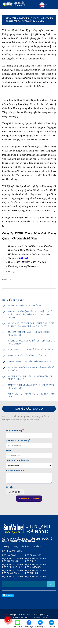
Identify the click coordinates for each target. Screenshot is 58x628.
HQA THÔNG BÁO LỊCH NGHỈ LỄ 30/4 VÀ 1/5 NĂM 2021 (31, 349)
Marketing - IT (41, 617)
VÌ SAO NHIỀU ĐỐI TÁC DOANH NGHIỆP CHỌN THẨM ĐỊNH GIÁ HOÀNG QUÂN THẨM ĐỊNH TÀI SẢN (31, 324)
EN (46, 4)
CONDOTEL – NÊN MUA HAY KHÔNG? (24, 305)
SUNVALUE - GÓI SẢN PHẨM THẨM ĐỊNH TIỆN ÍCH (29, 361)
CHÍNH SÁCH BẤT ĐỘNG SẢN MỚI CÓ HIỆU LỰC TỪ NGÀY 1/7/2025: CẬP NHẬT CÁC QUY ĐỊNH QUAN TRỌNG (30, 314)
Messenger (40, 626)
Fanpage (29, 626)
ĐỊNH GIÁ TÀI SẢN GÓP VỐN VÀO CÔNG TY (27, 355)
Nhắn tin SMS (18, 626)
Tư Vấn (51, 626)
